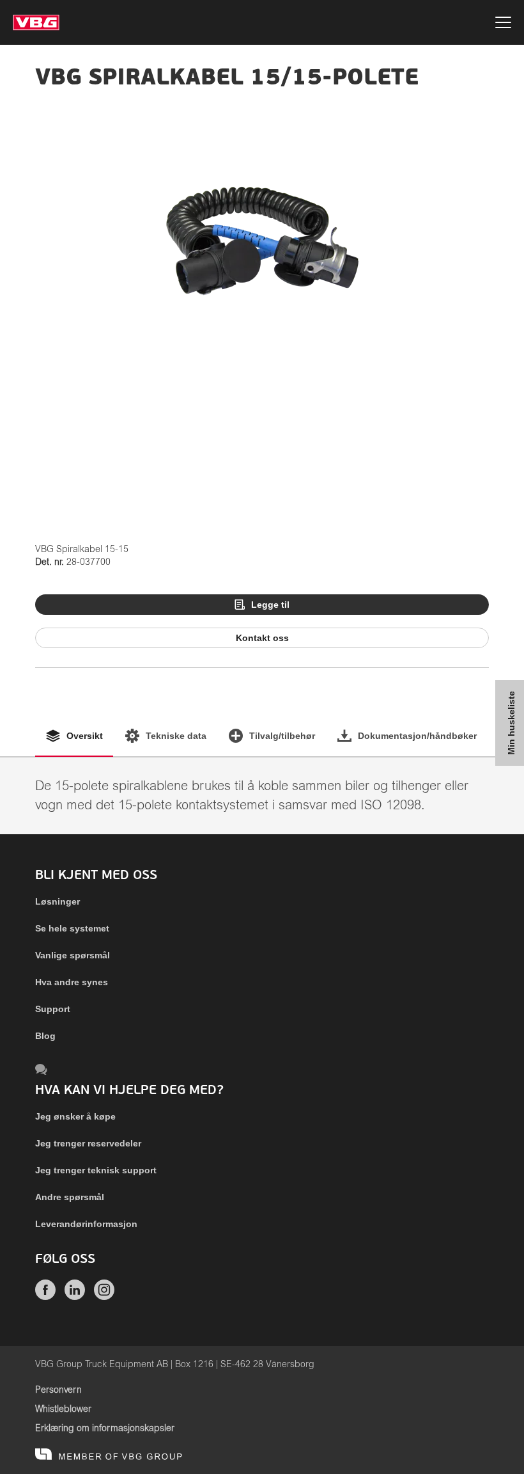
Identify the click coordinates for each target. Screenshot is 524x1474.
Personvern (58, 1390)
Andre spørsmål (69, 1197)
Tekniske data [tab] (176, 736)
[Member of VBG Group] (108, 1454)
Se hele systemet (72, 928)
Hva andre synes (71, 982)
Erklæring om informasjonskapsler (104, 1428)
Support (52, 1009)
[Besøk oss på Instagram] (104, 1297)
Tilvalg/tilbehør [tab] (282, 736)
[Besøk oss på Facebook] (45, 1297)
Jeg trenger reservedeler (88, 1143)
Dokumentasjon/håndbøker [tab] (417, 736)
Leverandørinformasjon (86, 1224)
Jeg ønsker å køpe (75, 1116)
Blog (45, 1036)
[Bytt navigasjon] (503, 24)
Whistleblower (63, 1409)
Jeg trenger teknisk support (96, 1170)
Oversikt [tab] (84, 736)
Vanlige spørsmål (72, 955)
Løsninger (57, 901)
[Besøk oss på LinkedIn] (75, 1297)
